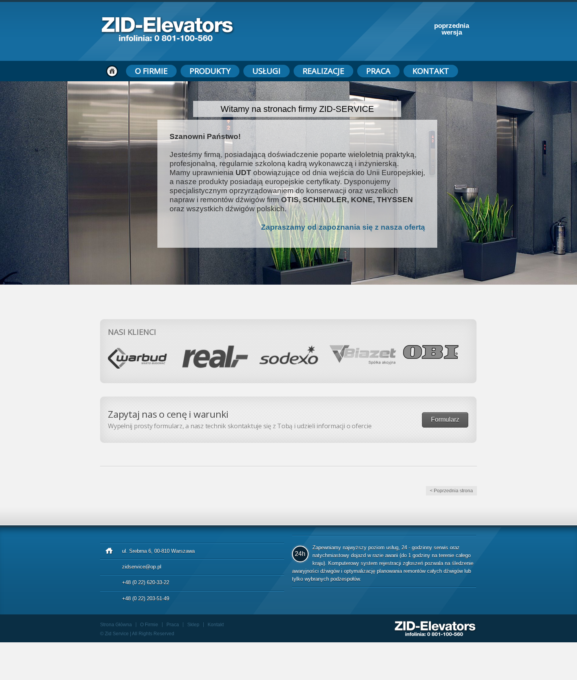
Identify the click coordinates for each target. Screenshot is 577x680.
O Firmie (151, 71)
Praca (378, 71)
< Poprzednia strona (451, 491)
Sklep (193, 624)
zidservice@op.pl (141, 567)
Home (112, 71)
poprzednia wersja (451, 29)
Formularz (445, 419)
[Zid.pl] (167, 39)
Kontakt (431, 71)
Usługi (266, 71)
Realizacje (323, 71)
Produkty (210, 71)
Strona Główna (116, 624)
